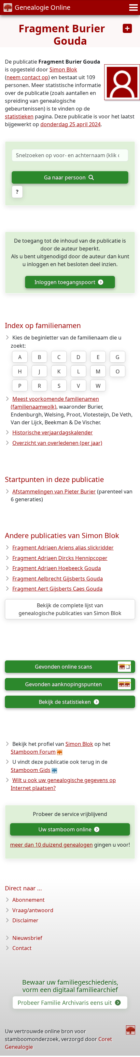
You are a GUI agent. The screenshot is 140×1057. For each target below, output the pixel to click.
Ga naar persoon (65, 177)
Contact (22, 948)
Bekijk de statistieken (65, 701)
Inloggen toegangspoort (66, 282)
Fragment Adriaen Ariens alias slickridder (63, 547)
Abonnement (28, 899)
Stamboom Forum (33, 751)
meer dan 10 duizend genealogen (51, 844)
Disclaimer (25, 920)
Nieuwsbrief (27, 938)
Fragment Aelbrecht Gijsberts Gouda (57, 578)
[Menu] (132, 7)
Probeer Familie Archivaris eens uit (65, 1002)
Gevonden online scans (63, 666)
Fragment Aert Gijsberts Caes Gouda (57, 588)
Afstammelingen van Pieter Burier (54, 491)
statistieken (19, 116)
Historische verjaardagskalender (52, 432)
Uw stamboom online (65, 829)
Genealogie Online (42, 7)
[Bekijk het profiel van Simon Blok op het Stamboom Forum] (122, 81)
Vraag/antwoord (32, 910)
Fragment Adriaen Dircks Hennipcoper (59, 558)
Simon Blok (63, 69)
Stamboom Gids (30, 770)
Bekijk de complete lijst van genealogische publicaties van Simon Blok (70, 609)
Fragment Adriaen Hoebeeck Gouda (56, 568)
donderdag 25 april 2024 (70, 124)
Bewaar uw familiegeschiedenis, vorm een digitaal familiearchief (70, 986)
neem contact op (27, 77)
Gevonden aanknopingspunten (63, 684)
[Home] (130, 1029)
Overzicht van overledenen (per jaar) (57, 442)
